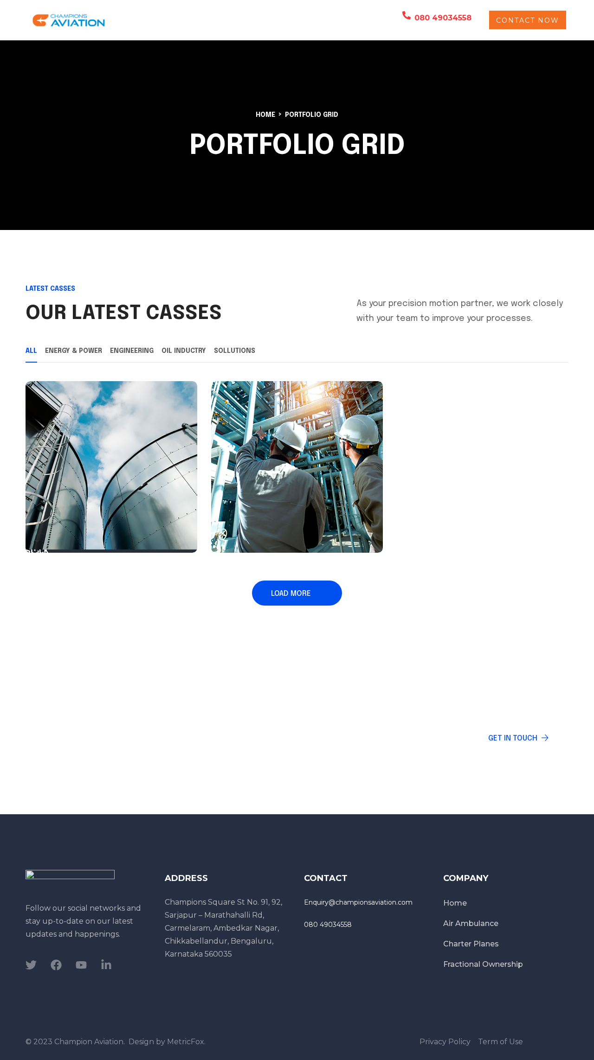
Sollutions (234, 351)
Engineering (132, 351)
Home (265, 115)
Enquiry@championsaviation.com (358, 902)
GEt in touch (512, 738)
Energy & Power (73, 351)
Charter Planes (285, 19)
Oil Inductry (183, 351)
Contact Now (527, 20)
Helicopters (153, 19)
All (31, 351)
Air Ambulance (219, 19)
